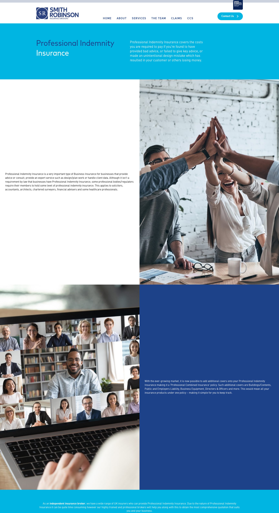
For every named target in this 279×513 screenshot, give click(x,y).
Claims (176, 18)
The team (158, 18)
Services (139, 18)
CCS (190, 18)
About (122, 18)
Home (107, 18)
